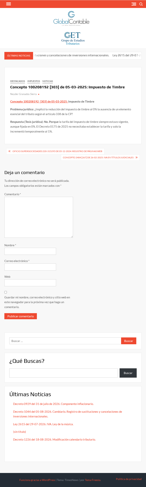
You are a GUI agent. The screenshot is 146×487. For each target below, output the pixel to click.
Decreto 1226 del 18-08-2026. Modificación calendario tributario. (54, 439)
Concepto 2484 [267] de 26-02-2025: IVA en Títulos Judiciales (98, 157)
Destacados (17, 81)
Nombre (10, 245)
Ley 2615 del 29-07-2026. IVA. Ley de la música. (43, 424)
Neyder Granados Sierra (23, 94)
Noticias (47, 81)
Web (7, 276)
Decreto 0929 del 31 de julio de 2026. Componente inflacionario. (53, 403)
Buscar (128, 373)
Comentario (12, 194)
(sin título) (19, 431)
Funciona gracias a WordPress (37, 480)
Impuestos (33, 81)
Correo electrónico (16, 261)
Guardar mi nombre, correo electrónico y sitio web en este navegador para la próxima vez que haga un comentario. (37, 302)
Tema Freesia (92, 480)
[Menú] (8, 4)
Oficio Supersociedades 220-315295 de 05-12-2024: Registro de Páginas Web (57, 151)
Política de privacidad (129, 479)
